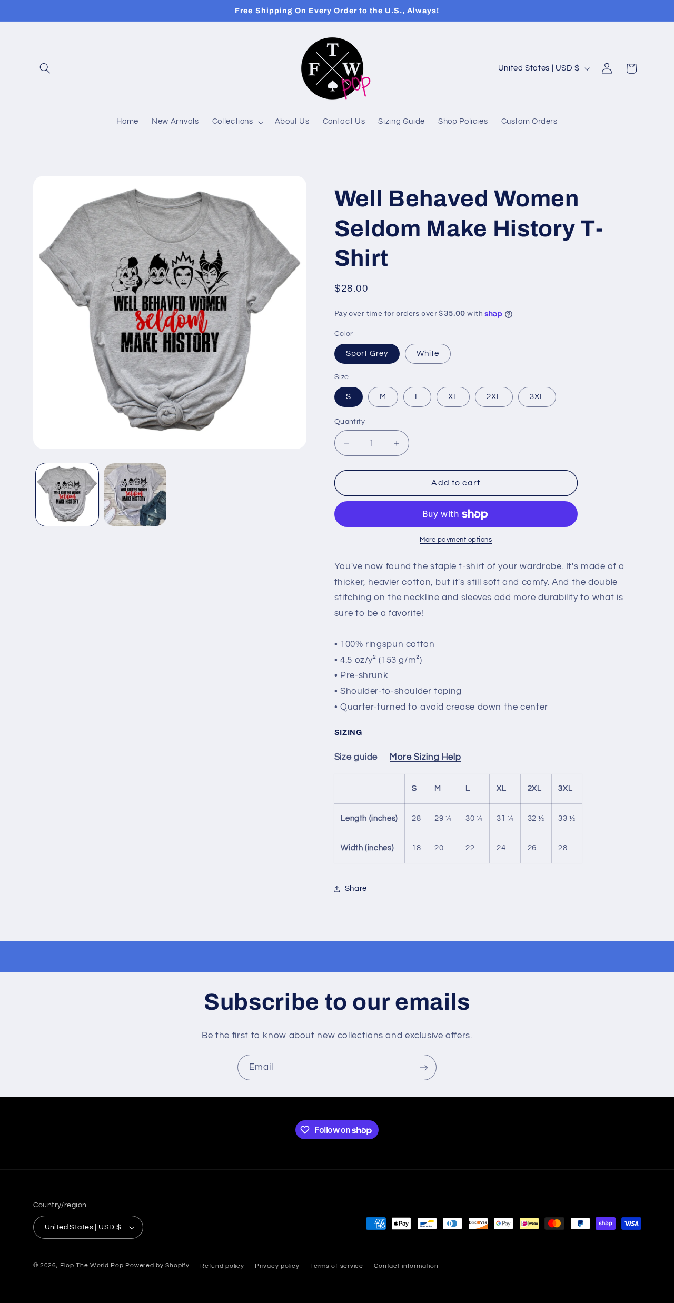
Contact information (406, 1266)
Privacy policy (277, 1266)
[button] (45, 68)
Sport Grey (367, 353)
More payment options (456, 540)
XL (453, 397)
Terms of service (336, 1266)
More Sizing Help (425, 757)
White (428, 353)
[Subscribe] (424, 1067)
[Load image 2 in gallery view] (135, 494)
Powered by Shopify (157, 1265)
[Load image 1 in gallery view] (67, 494)
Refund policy (222, 1266)
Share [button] (356, 888)
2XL (494, 397)
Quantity (349, 421)
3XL (537, 397)
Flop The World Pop (91, 1265)
